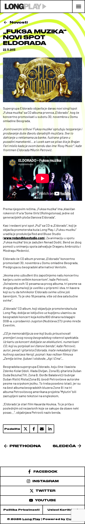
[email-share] (42, 428)
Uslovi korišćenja (63, 509)
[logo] (23, 6)
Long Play (31, 519)
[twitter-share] (25, 428)
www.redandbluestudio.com (24, 238)
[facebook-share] (33, 428)
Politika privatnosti (21, 509)
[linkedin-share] (50, 428)
